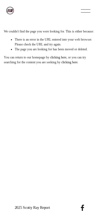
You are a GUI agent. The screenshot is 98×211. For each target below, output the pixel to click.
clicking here (58, 57)
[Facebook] (82, 208)
